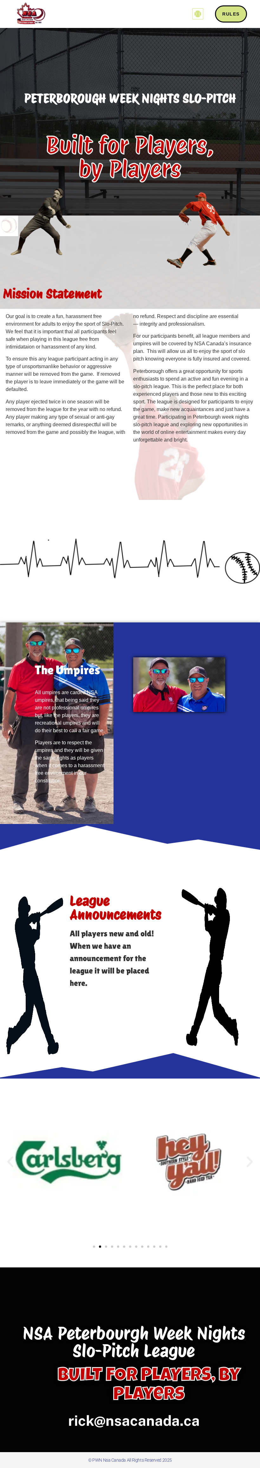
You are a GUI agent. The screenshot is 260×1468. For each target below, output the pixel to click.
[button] (197, 13)
